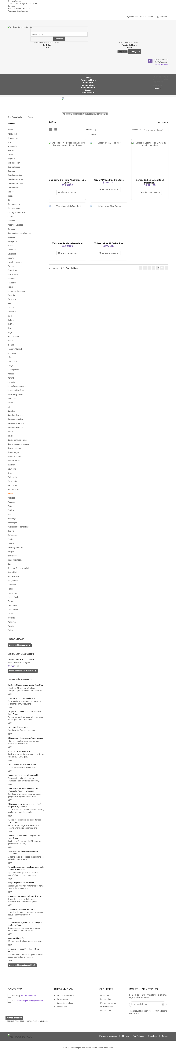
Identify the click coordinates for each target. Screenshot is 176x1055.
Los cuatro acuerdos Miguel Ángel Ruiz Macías (23, 950)
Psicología (12, 518)
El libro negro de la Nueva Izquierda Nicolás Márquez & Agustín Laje (25, 805)
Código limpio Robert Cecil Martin (21, 882)
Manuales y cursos (15, 394)
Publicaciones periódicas (18, 526)
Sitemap (125, 1036)
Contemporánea (14, 208)
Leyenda (11, 382)
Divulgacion (12, 241)
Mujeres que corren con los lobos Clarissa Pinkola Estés (24, 821)
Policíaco (11, 502)
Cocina (10, 196)
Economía (12, 249)
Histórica (11, 324)
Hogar (10, 332)
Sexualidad (12, 572)
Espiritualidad (13, 274)
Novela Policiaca (14, 456)
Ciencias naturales (15, 183)
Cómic (10, 200)
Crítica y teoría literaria (17, 212)
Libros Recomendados (17, 386)
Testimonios (13, 609)
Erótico (11, 266)
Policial (10, 506)
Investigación (13, 369)
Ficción (10, 287)
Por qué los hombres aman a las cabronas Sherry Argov (24, 712)
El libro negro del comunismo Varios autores (25, 738)
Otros (10, 473)
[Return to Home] (8, 117)
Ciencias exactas (15, 175)
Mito (9, 406)
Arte (9, 142)
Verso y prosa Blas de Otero (109, 180)
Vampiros (12, 622)
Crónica (11, 216)
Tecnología (12, 593)
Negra (10, 431)
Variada (11, 626)
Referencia (12, 535)
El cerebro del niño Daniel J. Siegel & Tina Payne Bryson (24, 836)
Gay (9, 303)
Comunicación (14, 204)
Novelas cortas (14, 460)
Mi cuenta (104, 995)
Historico (11, 328)
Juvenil (11, 378)
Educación (12, 253)
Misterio (11, 402)
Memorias (12, 398)
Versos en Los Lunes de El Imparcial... (150, 181)
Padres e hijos (14, 477)
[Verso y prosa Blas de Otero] (109, 140)
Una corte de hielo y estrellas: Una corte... (67, 181)
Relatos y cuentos (15, 547)
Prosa (10, 514)
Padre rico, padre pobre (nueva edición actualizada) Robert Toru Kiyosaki (23, 789)
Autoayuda (12, 146)
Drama (10, 245)
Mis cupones (105, 1010)
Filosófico (12, 299)
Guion (10, 315)
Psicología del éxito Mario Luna (20, 727)
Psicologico (12, 522)
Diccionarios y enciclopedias (19, 233)
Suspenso (12, 584)
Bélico (10, 154)
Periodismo (12, 485)
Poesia (10, 493)
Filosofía (11, 295)
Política (11, 510)
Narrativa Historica (15, 427)
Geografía (12, 311)
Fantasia (11, 278)
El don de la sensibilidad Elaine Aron (22, 764)
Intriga (10, 365)
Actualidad (12, 133)
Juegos (11, 373)
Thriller (11, 613)
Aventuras (12, 150)
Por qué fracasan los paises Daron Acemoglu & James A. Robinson (26, 868)
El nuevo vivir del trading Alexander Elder (23, 775)
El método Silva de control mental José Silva (25, 685)
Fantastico (12, 282)
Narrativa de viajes (15, 415)
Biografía (11, 158)
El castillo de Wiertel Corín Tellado (21, 659)
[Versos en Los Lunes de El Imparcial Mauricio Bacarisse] (150, 140)
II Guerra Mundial (15, 349)
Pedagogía (12, 481)
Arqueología (13, 138)
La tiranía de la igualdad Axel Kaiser (22, 909)
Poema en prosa (14, 489)
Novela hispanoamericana (18, 444)
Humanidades (13, 336)
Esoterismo (12, 270)
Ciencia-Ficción (14, 167)
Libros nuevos (16, 639)
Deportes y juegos (15, 224)
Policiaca (11, 497)
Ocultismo (12, 469)
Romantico (12, 555)
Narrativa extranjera (16, 423)
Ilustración (12, 353)
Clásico (11, 191)
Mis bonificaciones (108, 1003)
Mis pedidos (105, 999)
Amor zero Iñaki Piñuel (16, 938)
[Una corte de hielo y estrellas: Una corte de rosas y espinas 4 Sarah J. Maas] (67, 140)
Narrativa (11, 411)
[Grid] (50, 129)
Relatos (11, 543)
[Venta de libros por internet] (21, 29)
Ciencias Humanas (15, 179)
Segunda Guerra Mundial (18, 568)
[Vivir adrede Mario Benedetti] (67, 203)
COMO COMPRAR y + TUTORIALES (22, 3)
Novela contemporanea (17, 440)
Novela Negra (13, 452)
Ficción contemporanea (18, 291)
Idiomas (11, 344)
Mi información (106, 1006)
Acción (10, 129)
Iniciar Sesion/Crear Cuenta (141, 16)
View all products (14, 1017)
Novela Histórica (14, 448)
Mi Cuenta (163, 16)
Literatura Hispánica (16, 390)
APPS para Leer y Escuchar (19, 8)
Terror (10, 601)
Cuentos (11, 220)
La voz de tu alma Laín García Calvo (21, 698)
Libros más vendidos (20, 679)
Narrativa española (15, 419)
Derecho (11, 229)
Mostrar (89, 130)
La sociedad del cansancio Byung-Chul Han (25, 896)
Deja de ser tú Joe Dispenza (19, 751)
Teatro (10, 588)
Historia (11, 320)
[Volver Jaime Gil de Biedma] (109, 203)
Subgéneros (13, 580)
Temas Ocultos (14, 597)
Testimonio (12, 605)
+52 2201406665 (161, 64)
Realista (11, 531)
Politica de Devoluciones (18, 11)
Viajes (10, 630)
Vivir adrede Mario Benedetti (67, 243)
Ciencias (11, 171)
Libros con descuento (21, 654)
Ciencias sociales (15, 187)
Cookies (165, 1036)
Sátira (10, 564)
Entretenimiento (15, 262)
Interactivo (12, 361)
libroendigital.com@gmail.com (30, 1000)
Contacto (11, 6)
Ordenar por (136, 130)
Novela (10, 435)
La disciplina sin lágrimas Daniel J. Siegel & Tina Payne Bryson (25, 923)
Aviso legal (152, 1036)
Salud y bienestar (15, 560)
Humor (10, 340)
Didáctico (11, 237)
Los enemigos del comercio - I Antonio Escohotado (23, 852)
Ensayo (11, 258)
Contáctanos (61, 1006)
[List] (55, 129)
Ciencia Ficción (14, 162)
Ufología (11, 617)
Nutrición (11, 464)
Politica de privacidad (108, 1036)
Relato (10, 539)
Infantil (10, 357)
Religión (11, 551)
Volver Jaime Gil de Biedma (108, 243)
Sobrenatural (13, 576)
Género (11, 307)
